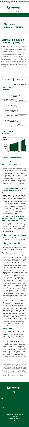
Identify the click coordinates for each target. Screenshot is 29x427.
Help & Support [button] (6, 407)
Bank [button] (2, 398)
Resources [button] (4, 403)
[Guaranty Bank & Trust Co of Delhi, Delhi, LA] (14, 7)
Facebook (14, 392)
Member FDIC (14, 416)
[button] (14, 88)
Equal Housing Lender (15, 418)
